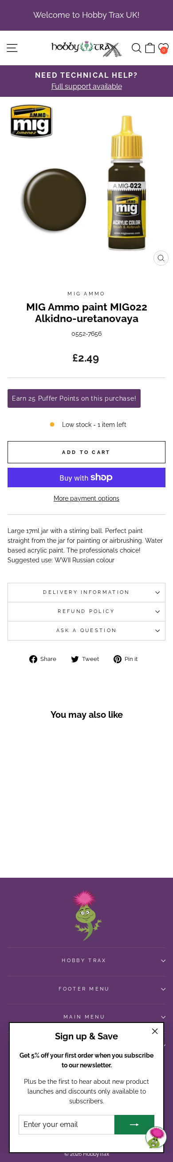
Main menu (84, 1017)
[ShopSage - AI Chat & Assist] (156, 1137)
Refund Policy (86, 611)
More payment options (86, 498)
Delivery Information (86, 592)
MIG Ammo (86, 294)
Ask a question (86, 630)
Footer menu (84, 989)
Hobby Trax (84, 960)
